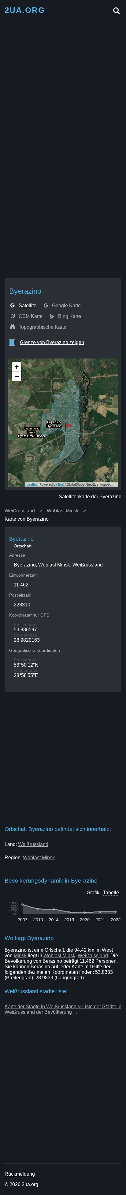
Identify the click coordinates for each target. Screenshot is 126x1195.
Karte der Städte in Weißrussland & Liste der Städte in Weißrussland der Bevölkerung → (63, 1009)
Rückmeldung (20, 1174)
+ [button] (17, 366)
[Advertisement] (63, 82)
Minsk (20, 955)
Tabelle (111, 892)
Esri (61, 484)
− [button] (17, 376)
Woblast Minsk (63, 510)
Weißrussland (20, 510)
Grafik (93, 892)
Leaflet (32, 484)
